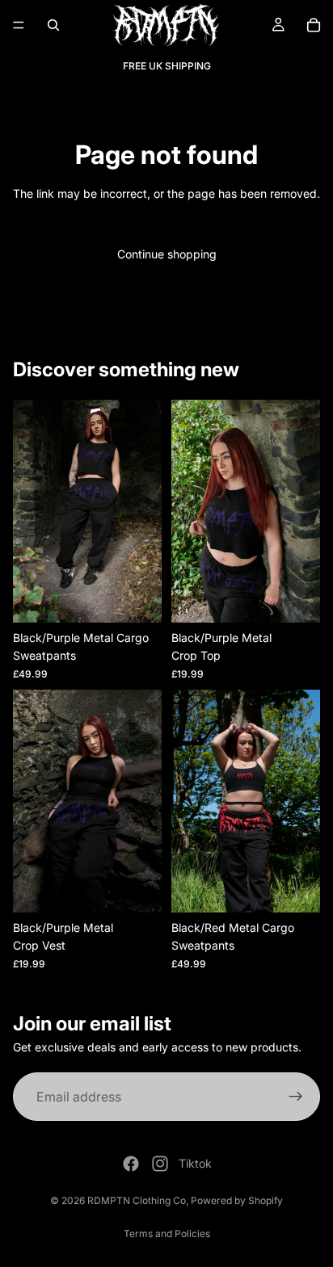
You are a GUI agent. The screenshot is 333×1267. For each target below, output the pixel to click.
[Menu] (18, 25)
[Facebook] (131, 1163)
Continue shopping (167, 254)
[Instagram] (160, 1163)
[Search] (53, 25)
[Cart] (313, 25)
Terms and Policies (167, 1233)
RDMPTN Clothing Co (136, 1200)
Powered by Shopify (237, 1200)
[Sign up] (296, 1097)
